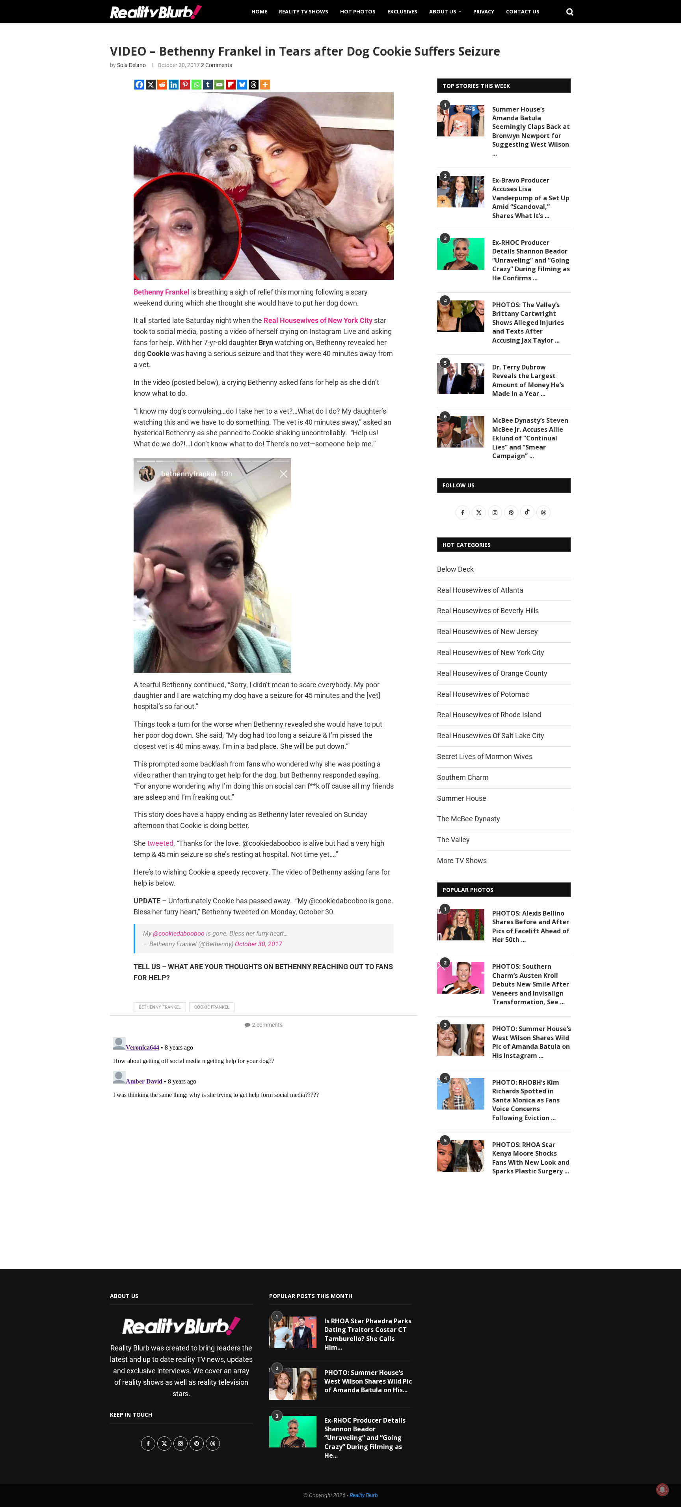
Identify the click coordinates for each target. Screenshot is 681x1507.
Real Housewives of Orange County (492, 673)
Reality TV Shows (303, 11)
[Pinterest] (185, 85)
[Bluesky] (242, 85)
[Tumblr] (208, 85)
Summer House (461, 798)
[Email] (219, 85)
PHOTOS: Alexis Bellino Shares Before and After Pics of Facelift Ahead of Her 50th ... (530, 926)
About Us (442, 11)
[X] (151, 85)
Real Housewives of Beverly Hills (488, 610)
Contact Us (523, 11)
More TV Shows (462, 860)
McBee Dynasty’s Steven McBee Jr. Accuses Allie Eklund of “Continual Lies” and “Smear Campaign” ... (530, 438)
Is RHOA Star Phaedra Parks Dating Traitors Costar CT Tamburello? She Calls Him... (367, 1334)
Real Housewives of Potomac (483, 694)
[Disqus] (263, 1132)
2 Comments (216, 65)
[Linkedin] (174, 85)
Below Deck (455, 569)
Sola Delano (131, 65)
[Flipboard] (231, 85)
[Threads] (254, 85)
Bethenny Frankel (160, 1007)
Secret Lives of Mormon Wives (484, 756)
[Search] (567, 11)
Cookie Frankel (211, 1007)
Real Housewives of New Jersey (487, 631)
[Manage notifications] (662, 1489)
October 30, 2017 (258, 944)
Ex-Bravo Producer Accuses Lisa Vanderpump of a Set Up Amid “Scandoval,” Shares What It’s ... (530, 198)
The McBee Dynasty (468, 819)
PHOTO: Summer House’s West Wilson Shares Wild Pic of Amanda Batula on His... (368, 1381)
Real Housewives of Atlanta (480, 590)
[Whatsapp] (196, 85)
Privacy (483, 11)
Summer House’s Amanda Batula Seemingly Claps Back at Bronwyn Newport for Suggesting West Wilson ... (531, 131)
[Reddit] (162, 85)
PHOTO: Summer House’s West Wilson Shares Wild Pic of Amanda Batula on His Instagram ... (531, 1041)
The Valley (453, 840)
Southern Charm (463, 777)
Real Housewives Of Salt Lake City (490, 735)
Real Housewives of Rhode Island (489, 715)
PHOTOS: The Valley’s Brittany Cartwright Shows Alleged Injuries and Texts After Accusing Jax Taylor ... (528, 322)
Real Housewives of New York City (490, 652)
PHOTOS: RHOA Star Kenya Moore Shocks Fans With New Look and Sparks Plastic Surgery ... (530, 1157)
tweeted (160, 843)
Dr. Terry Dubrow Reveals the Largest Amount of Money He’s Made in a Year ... (528, 380)
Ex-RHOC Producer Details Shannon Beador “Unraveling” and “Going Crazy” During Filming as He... (365, 1438)
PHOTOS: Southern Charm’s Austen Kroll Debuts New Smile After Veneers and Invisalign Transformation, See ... (530, 984)
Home (259, 11)
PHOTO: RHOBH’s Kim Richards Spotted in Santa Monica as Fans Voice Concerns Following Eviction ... (526, 1100)
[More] (265, 85)
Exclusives (402, 11)
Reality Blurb (364, 1495)
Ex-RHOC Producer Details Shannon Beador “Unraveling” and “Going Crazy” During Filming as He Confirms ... (531, 260)
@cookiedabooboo (179, 933)
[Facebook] (139, 85)
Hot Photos (358, 11)
